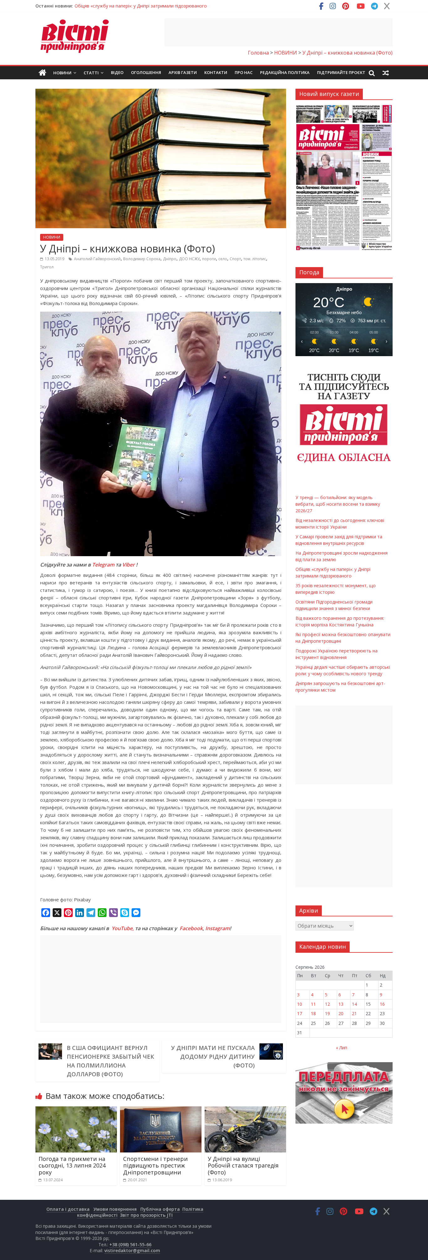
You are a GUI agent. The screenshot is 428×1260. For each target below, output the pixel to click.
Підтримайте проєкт (341, 72)
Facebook (191, 928)
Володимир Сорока (141, 258)
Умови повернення (115, 1209)
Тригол (47, 267)
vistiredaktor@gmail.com (132, 1250)
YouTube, (123, 928)
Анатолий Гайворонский (97, 258)
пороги (209, 258)
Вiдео (117, 72)
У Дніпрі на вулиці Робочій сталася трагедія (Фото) (243, 1165)
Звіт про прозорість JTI (146, 1215)
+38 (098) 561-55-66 (130, 1244)
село (222, 258)
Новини (62, 73)
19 (327, 1013)
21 (354, 1013)
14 (354, 1004)
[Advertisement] (278, 32)
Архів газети (183, 72)
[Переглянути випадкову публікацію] (386, 72)
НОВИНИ (51, 237)
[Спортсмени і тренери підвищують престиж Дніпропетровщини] (160, 1110)
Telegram (103, 564)
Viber (128, 564)
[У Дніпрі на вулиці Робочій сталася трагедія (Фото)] (245, 1110)
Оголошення (146, 72)
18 (313, 1013)
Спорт (235, 258)
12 (327, 1004)
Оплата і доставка (68, 1209)
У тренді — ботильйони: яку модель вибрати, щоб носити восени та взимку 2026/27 (165, 6)
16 (382, 1004)
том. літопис (254, 258)
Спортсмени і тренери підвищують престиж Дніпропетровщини (155, 1165)
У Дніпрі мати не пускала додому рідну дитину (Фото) (213, 1056)
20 (340, 1013)
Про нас (244, 72)
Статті (91, 73)
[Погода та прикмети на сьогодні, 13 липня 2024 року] (76, 1110)
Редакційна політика (285, 72)
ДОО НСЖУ (189, 258)
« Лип (341, 1048)
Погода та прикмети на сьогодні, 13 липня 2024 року (72, 1165)
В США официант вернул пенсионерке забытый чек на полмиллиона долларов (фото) (110, 1061)
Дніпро (169, 258)
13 (340, 1004)
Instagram (217, 928)
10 (299, 1004)
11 (313, 1004)
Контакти (215, 72)
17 (299, 1013)
